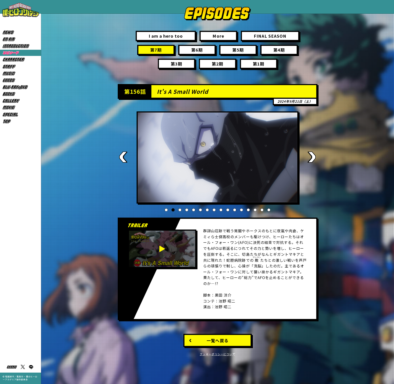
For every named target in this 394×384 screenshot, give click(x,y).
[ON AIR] (20, 39)
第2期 (217, 64)
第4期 (279, 50)
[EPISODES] (20, 53)
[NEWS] (20, 32)
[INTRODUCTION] (20, 46)
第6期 (197, 50)
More (218, 36)
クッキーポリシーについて (218, 354)
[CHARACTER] (20, 60)
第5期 (238, 50)
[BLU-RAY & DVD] (20, 87)
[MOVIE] (20, 107)
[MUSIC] (20, 73)
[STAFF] (20, 66)
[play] (162, 249)
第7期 (156, 50)
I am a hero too (166, 36)
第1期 (258, 64)
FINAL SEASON (270, 36)
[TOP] (20, 121)
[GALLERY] (20, 101)
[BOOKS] (20, 94)
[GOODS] (20, 80)
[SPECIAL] (20, 114)
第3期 (176, 64)
